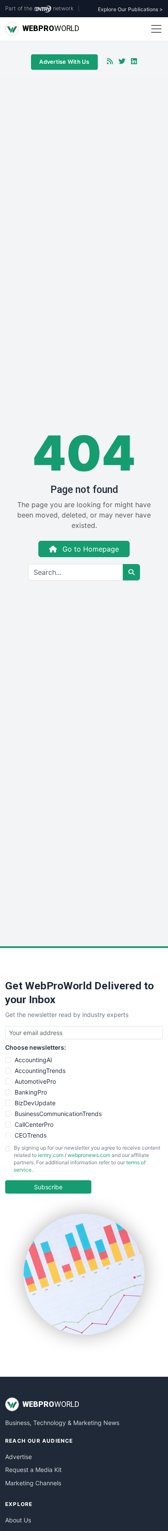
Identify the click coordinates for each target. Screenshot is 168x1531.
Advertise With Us (64, 61)
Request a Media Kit (33, 1469)
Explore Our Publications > (130, 9)
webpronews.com (89, 1155)
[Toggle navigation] (156, 29)
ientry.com (50, 1155)
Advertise (18, 1456)
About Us (18, 1520)
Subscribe (48, 1187)
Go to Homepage (89, 549)
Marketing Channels (33, 1483)
